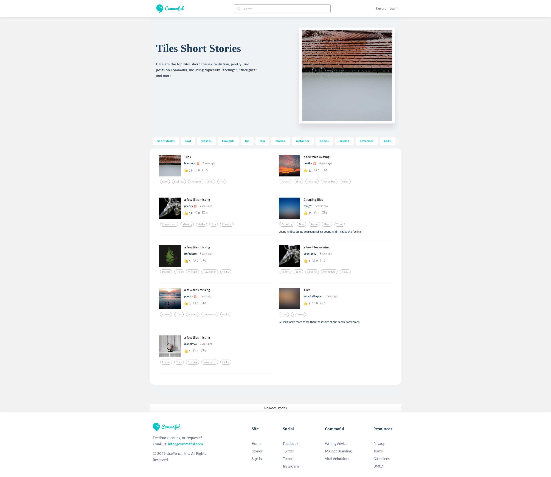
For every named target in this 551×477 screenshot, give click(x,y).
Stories (257, 451)
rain (262, 141)
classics (226, 224)
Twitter (288, 451)
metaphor (302, 141)
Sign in (257, 458)
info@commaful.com (185, 443)
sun (213, 224)
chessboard (169, 224)
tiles (210, 181)
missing (344, 141)
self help (298, 314)
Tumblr (288, 458)
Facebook (290, 443)
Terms (378, 451)
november (366, 141)
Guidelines (381, 458)
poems (324, 141)
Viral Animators (337, 458)
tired (339, 224)
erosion (281, 141)
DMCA (378, 466)
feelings (206, 141)
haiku (387, 141)
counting (287, 224)
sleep (327, 224)
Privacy (379, 443)
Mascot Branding (338, 451)
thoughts (228, 141)
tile (247, 141)
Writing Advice (336, 443)
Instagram (291, 466)
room (314, 224)
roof (188, 141)
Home (256, 443)
